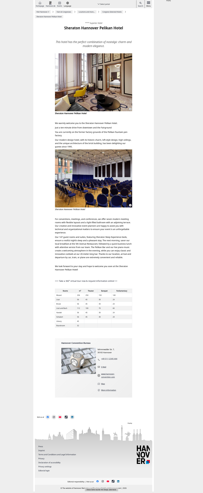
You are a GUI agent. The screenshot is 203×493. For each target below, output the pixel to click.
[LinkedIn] (72, 417)
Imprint (41, 450)
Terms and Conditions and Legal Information (57, 454)
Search (140, 6)
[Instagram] (53, 417)
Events (59, 6)
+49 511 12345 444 (109, 358)
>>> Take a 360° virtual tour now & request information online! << (86, 281)
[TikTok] (66, 417)
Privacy (41, 458)
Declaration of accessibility (49, 462)
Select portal (105, 4)
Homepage (40, 6)
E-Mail (103, 367)
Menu (148, 6)
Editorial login (44, 471)
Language (67, 6)
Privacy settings (44, 466)
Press (40, 446)
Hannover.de (50, 6)
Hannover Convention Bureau (76, 343)
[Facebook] (47, 417)
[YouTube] (60, 417)
